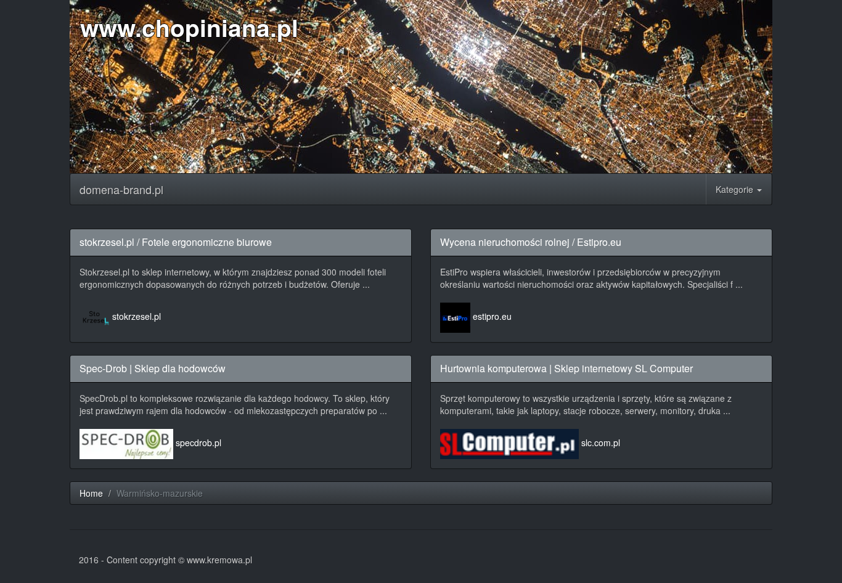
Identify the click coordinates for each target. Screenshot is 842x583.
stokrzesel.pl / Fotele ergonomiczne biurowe (176, 242)
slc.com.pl (600, 442)
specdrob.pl (198, 442)
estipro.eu (492, 316)
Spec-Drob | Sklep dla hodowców (153, 368)
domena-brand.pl (121, 189)
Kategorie (736, 189)
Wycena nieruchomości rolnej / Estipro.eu (530, 242)
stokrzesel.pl (136, 316)
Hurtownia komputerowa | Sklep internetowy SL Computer (566, 368)
